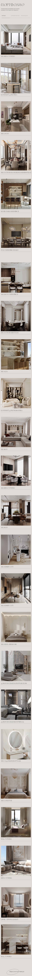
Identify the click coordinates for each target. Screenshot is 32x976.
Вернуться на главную (16, 971)
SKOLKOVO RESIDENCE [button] (9, 294)
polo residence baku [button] (9, 250)
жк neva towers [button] (8, 488)
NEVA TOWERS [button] (6, 878)
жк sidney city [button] (7, 567)
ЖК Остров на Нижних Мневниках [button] (16, 173)
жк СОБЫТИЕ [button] (6, 801)
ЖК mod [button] (4, 527)
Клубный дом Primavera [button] (11, 410)
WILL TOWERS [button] (6, 839)
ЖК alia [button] (4, 371)
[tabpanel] (16, 138)
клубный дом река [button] (9, 95)
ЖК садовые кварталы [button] (11, 761)
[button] (16, 39)
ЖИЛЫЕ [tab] (4, 15)
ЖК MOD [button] (4, 449)
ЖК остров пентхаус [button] (10, 333)
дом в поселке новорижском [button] (14, 683)
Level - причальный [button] (9, 919)
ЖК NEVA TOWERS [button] (8, 56)
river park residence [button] (10, 211)
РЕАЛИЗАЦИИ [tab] (24, 15)
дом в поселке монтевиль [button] (12, 722)
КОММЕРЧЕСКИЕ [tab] (15, 15)
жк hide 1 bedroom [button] (9, 644)
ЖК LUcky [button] (5, 134)
